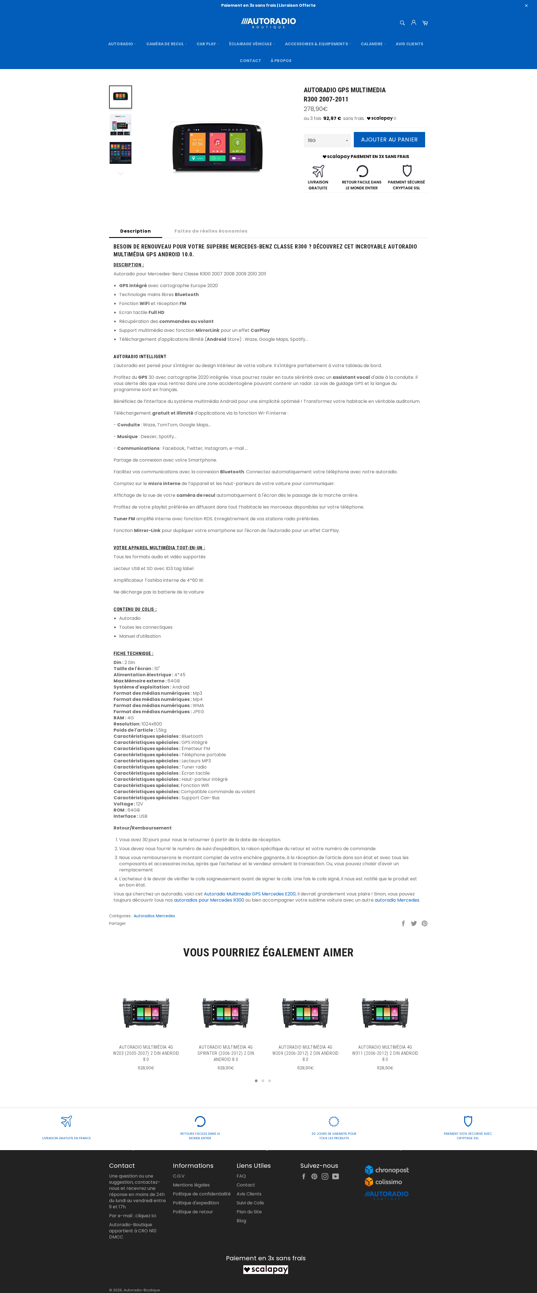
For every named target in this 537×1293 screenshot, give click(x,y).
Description (135, 231)
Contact (250, 60)
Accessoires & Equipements (317, 44)
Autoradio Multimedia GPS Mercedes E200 (250, 894)
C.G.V (179, 1176)
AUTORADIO (121, 44)
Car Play (207, 44)
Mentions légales (191, 1185)
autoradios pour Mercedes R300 (209, 900)
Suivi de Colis (250, 1203)
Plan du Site (249, 1212)
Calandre (372, 44)
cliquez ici (145, 1215)
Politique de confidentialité (202, 1194)
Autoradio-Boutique (142, 1290)
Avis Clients (409, 44)
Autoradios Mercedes (154, 916)
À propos (281, 60)
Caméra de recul (165, 44)
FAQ (241, 1176)
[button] (256, 1081)
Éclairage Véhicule (251, 44)
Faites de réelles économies (211, 231)
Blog (241, 1221)
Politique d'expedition (196, 1203)
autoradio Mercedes (397, 900)
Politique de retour (193, 1212)
